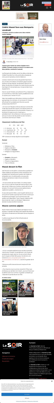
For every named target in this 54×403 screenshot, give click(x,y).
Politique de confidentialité (21, 401)
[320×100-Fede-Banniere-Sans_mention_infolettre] (27, 15)
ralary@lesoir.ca (44, 42)
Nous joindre (5, 361)
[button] (52, 381)
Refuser (27, 398)
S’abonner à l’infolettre (8, 356)
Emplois (47, 5)
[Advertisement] (18, 326)
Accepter (27, 394)
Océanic (3, 21)
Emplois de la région (8, 358)
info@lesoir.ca (42, 378)
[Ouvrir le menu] (47, 7)
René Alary (10, 61)
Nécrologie (46, 2)
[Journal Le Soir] (27, 5)
